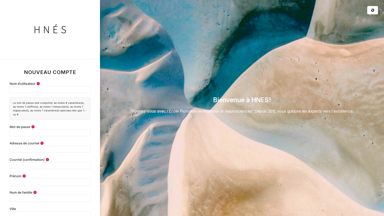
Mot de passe (20, 127)
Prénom (15, 176)
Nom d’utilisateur (22, 84)
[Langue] (372, 10)
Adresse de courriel (24, 143)
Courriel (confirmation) (27, 160)
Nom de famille (21, 192)
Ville (13, 209)
